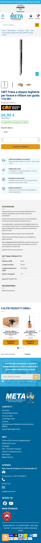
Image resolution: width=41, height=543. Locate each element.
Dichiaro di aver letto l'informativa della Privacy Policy (22, 36)
